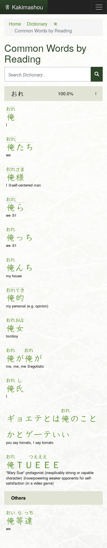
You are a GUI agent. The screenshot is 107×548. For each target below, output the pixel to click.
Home (15, 23)
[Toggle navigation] (99, 7)
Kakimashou (26, 7)
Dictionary (37, 23)
